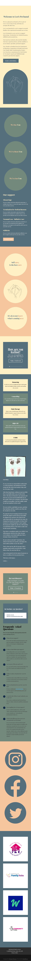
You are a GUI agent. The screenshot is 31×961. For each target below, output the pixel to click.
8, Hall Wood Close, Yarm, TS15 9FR (15, 951)
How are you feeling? (15, 351)
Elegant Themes (12, 959)
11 (21, 366)
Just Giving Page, (19, 689)
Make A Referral (10, 60)
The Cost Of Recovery (15, 578)
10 (20, 366)
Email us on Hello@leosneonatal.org (15, 615)
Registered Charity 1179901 (15, 949)
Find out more (8, 239)
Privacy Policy (15, 952)
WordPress (25, 959)
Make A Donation (15, 588)
